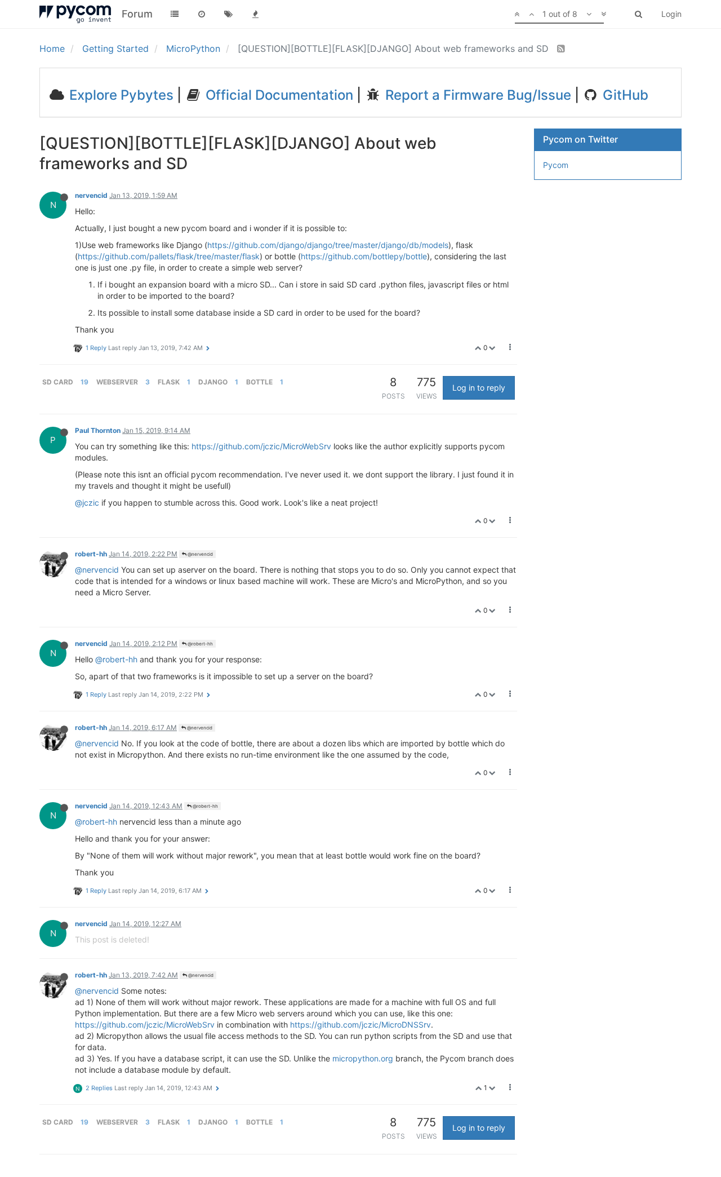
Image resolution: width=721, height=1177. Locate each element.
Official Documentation (277, 95)
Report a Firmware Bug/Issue (476, 95)
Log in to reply (478, 387)
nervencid (91, 195)
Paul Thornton (98, 430)
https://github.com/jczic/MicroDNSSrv (360, 1024)
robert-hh (91, 554)
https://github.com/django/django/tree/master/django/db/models (327, 245)
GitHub (623, 95)
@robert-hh (199, 644)
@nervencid (199, 554)
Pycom (555, 165)
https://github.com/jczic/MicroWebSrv (261, 446)
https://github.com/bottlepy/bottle (364, 256)
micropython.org (362, 1058)
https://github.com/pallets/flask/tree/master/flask (169, 256)
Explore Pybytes (119, 95)
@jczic (87, 502)
